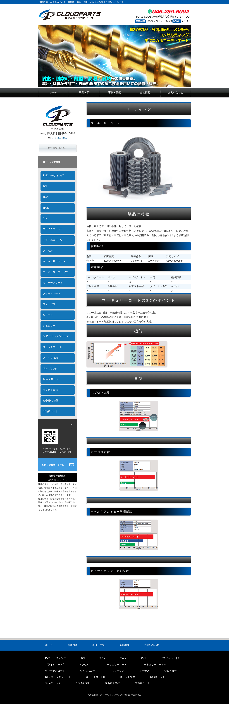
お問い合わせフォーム (53, 464)
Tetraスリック (50, 379)
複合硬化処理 (50, 400)
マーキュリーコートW (55, 272)
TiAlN (46, 207)
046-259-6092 (59, 138)
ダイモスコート (51, 293)
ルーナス (48, 315)
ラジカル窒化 (50, 390)
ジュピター (49, 325)
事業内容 (84, 92)
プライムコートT (52, 229)
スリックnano (50, 357)
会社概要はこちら (58, 148)
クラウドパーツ (111, 694)
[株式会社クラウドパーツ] (114, 84)
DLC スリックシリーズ (56, 336)
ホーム (53, 92)
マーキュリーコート (54, 261)
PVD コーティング (53, 175)
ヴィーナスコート (53, 282)
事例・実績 (114, 92)
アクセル (48, 250)
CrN (45, 218)
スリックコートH (52, 347)
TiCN (46, 197)
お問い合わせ (175, 92)
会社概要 (145, 92)
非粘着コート (50, 411)
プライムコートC (52, 240)
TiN (45, 186)
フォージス (49, 304)
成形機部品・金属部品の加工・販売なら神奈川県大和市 (70, 14)
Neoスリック (50, 368)
